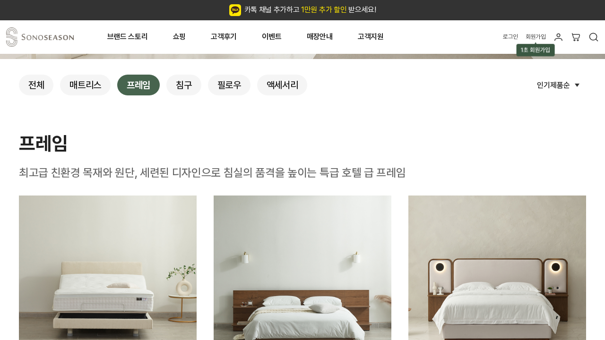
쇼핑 (179, 36)
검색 (593, 37)
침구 (183, 85)
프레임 (138, 85)
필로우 (229, 85)
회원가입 (536, 36)
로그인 (510, 36)
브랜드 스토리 (127, 36)
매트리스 (85, 85)
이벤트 (271, 36)
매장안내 (320, 36)
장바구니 (576, 37)
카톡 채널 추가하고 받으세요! (310, 9)
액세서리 (282, 85)
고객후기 (224, 36)
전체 (36, 85)
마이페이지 (558, 37)
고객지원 (371, 36)
